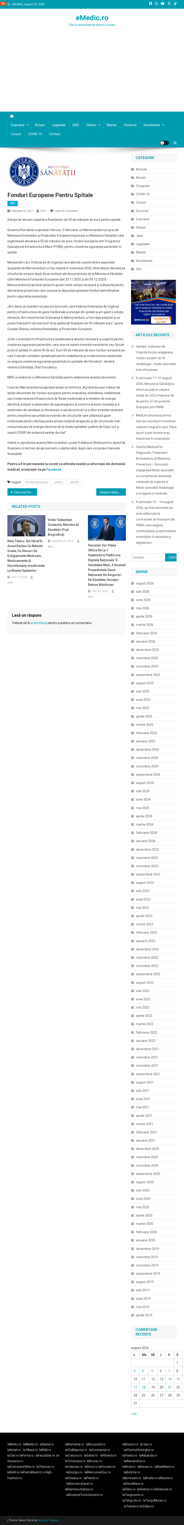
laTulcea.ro (132, 1506)
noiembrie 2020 (147, 1157)
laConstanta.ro (99, 1450)
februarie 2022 (146, 1032)
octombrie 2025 (147, 666)
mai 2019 (142, 1307)
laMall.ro (45, 1450)
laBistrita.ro (132, 1472)
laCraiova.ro (73, 1455)
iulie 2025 (142, 691)
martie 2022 (144, 1024)
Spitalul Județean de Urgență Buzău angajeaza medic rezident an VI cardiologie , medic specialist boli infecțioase (156, 358)
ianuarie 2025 (145, 741)
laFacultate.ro (45, 1455)
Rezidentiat (152, 125)
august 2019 (145, 1282)
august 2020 (145, 1182)
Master (112, 125)
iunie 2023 (143, 899)
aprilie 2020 (144, 1215)
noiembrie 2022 (147, 957)
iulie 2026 (142, 591)
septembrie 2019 (148, 1273)
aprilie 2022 (144, 1015)
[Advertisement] (92, 78)
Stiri (12, 203)
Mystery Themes (48, 1520)
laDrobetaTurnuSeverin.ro (84, 1495)
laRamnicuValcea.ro (79, 1489)
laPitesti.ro (91, 1478)
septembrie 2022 (148, 974)
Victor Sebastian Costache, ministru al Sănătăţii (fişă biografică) (63, 527)
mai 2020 (142, 1207)
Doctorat (130, 125)
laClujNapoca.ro (76, 1450)
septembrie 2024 (148, 774)
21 (170, 1387)
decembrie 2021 (147, 1049)
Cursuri (16, 134)
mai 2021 (142, 1107)
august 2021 (145, 1082)
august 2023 (145, 882)
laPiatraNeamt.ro (32, 1472)
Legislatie (59, 125)
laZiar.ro (13, 1455)
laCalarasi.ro (74, 1466)
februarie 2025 (146, 733)
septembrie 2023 (148, 874)
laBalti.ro (13, 1472)
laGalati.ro (91, 1455)
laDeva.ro (91, 1466)
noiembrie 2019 (147, 1257)
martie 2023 (144, 924)
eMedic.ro (92, 17)
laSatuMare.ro (133, 1483)
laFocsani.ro (106, 1466)
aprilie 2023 (144, 916)
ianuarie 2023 (145, 941)
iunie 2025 (143, 699)
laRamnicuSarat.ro (79, 1483)
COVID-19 (35, 134)
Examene (17, 125)
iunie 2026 (143, 600)
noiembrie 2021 (147, 1057)
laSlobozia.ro (162, 1489)
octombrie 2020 (147, 1165)
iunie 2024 (143, 799)
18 (143, 1387)
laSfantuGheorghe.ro (139, 1450)
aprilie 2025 (144, 716)
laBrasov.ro (130, 1444)
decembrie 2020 (147, 1149)
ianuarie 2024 (145, 841)
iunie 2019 (143, 1298)
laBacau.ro (145, 1466)
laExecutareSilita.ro (21, 1466)
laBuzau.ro (94, 1461)
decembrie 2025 (147, 650)
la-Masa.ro (30, 1450)
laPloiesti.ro (108, 1455)
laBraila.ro (150, 1478)
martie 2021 (144, 1124)
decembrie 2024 (147, 749)
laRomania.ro (74, 1444)
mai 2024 (142, 808)
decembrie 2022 (147, 949)
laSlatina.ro (145, 1489)
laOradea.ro (73, 1478)
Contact (54, 134)
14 (170, 1379)
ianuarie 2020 (145, 1240)
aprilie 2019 (144, 1315)
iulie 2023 (142, 891)
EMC (76, 125)
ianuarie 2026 (145, 641)
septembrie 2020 (148, 1174)
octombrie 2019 (147, 1265)
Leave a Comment (66, 210)
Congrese (143, 186)
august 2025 (145, 683)
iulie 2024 (142, 791)
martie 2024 (144, 824)
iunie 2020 (143, 1198)
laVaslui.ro (131, 1455)
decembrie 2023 (147, 849)
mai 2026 (142, 608)
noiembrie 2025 (147, 658)
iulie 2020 (142, 1190)
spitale (74, 482)
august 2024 (145, 783)
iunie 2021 (143, 1099)
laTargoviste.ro (133, 1495)
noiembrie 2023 (147, 858)
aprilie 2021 (144, 1115)
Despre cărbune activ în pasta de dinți (113, 492)
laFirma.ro (27, 1455)
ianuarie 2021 (145, 1140)
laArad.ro (129, 1466)
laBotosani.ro (132, 1478)
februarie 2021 (146, 1132)
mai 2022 (142, 1007)
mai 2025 (142, 708)
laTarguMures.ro (154, 1500)
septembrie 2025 (148, 675)
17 (135, 1387)
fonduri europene (36, 482)
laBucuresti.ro (95, 1444)
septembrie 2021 (148, 1074)
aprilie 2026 (144, 616)
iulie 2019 (142, 1290)
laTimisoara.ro (75, 1461)
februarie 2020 (146, 1232)
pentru (59, 482)
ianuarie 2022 (145, 1041)
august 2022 (145, 982)
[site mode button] (164, 143)
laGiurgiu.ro (75, 1472)
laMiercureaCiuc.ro (97, 1472)
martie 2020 (144, 1224)
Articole (141, 169)
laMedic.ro (31, 1444)
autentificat (39, 623)
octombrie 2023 (147, 866)
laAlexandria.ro (134, 1461)
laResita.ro (165, 1478)
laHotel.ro (14, 1450)
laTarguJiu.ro (133, 1500)
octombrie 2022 (147, 966)
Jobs (139, 236)
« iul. (134, 1413)
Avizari (40, 125)
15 (178, 1379)
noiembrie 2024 (147, 758)
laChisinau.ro (45, 1466)
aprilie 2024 (144, 816)
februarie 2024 (146, 833)
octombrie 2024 (147, 766)
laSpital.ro (47, 1444)
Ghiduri (91, 125)
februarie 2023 (146, 932)
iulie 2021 (142, 1090)
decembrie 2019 (147, 1249)
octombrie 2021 (147, 1065)
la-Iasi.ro (146, 1444)
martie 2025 (144, 724)
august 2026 (145, 583)
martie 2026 (144, 625)
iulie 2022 (142, 991)
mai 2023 (142, 907)
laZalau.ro (147, 1506)
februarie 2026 (146, 633)
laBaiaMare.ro (164, 1466)
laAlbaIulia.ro (148, 1455)
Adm (43, 210)
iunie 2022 (143, 999)
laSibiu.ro (129, 1489)
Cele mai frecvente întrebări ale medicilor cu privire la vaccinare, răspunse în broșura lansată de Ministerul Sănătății (25, 492)
